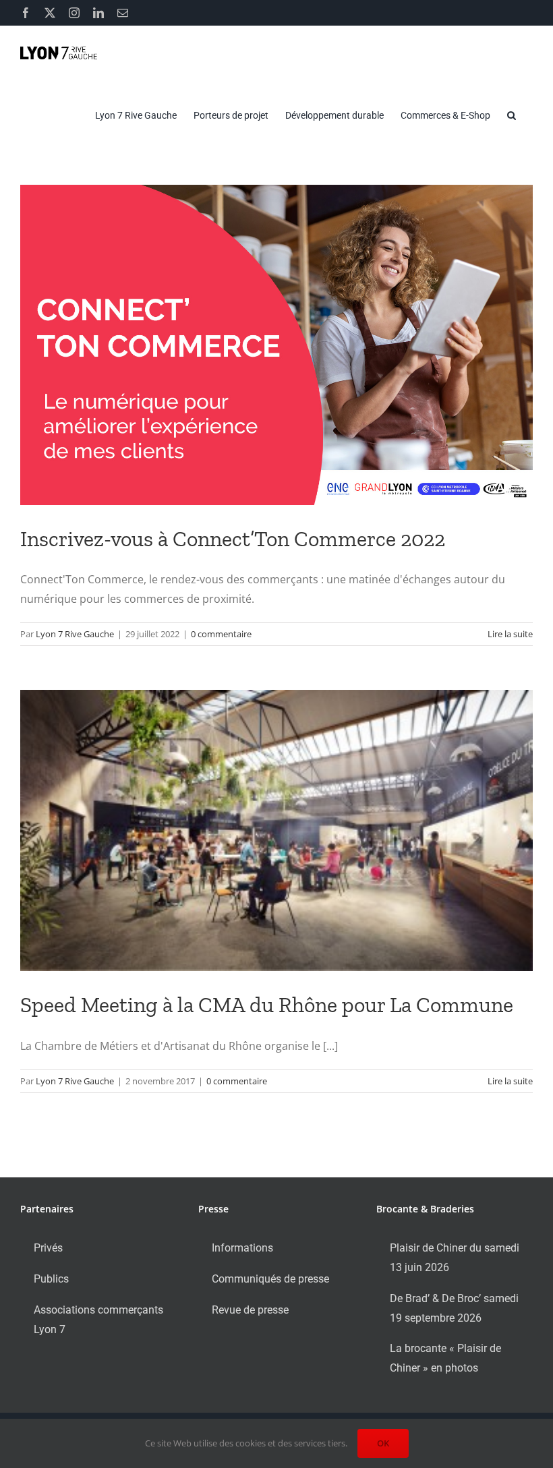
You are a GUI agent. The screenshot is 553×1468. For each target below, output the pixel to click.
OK (383, 1443)
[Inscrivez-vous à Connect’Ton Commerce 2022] (276, 345)
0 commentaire (221, 634)
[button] (511, 115)
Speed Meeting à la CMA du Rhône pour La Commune (266, 1005)
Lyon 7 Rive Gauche (75, 634)
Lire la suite (510, 634)
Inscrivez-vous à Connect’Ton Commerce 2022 (232, 539)
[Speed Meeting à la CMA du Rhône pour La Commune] (276, 830)
